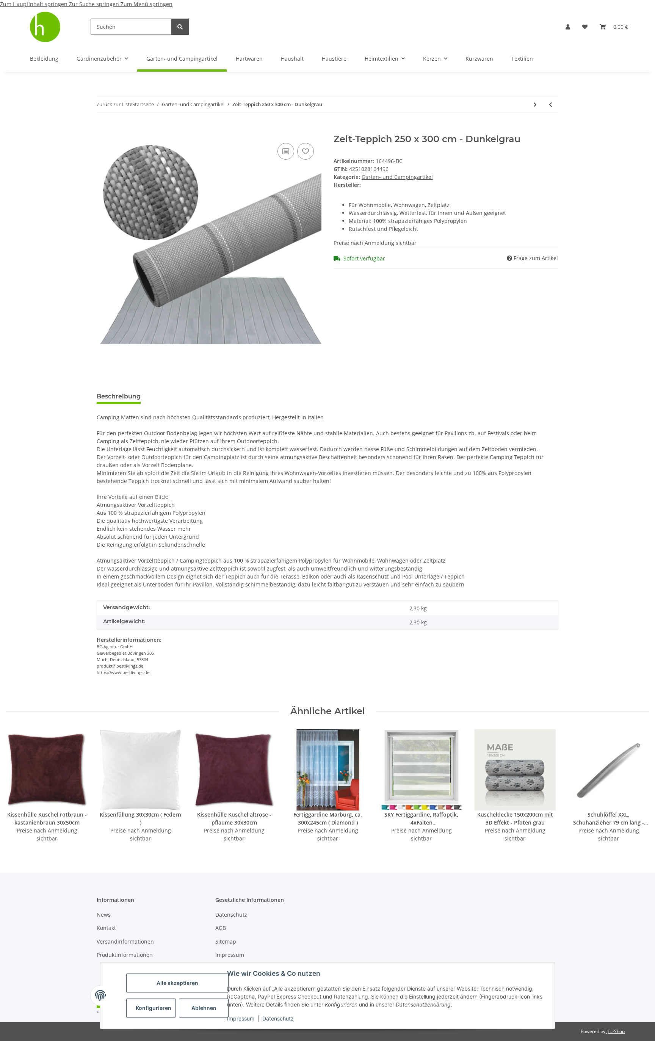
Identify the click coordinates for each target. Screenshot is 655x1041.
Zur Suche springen (95, 4)
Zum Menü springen (146, 4)
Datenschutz (278, 1018)
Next (636, 786)
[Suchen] (180, 27)
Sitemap (225, 941)
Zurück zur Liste (114, 104)
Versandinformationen (125, 941)
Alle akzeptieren (177, 983)
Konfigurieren (153, 1008)
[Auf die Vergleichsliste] (285, 151)
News (104, 914)
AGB (220, 927)
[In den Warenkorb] (103, 129)
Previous (19, 786)
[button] (567, 27)
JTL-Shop (615, 1031)
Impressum (240, 1018)
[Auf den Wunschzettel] (305, 151)
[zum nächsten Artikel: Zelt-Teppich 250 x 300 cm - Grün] (535, 104)
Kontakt (106, 927)
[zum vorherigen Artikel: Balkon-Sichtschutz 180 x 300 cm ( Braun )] (550, 104)
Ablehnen (203, 1008)
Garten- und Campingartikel (397, 176)
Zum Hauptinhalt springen (34, 4)
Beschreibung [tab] (119, 396)
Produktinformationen (125, 954)
